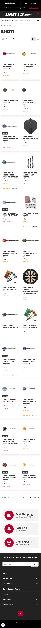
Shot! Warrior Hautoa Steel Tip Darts (10, 252)
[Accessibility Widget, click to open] (3, 625)
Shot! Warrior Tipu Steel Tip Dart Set (9, 361)
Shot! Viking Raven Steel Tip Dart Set (29, 401)
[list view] (38, 39)
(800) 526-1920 (34, 8)
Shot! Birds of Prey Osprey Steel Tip (9, 66)
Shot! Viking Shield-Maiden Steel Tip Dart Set (10, 174)
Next (36, 497)
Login (34, 14)
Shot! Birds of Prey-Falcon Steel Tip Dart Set (10, 441)
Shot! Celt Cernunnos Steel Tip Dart (30, 252)
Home (3, 25)
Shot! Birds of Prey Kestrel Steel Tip (29, 361)
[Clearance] (20, 594)
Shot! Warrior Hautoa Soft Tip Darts (10, 477)
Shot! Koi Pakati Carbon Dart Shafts (30, 174)
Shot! (4, 70)
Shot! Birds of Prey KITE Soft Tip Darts (10, 138)
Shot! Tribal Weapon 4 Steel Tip (29, 102)
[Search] (38, 20)
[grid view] (33, 39)
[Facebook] (20, 613)
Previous (6, 497)
